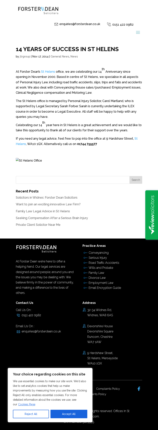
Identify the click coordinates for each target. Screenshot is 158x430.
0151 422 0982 (123, 24)
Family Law (96, 273)
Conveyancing (99, 253)
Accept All (69, 414)
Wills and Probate (101, 268)
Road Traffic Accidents (104, 263)
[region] (50, 395)
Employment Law (101, 283)
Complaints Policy (108, 388)
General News (60, 56)
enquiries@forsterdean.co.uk (79, 24)
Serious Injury (98, 258)
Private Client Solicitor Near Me (38, 225)
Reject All (31, 414)
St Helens (48, 71)
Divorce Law (97, 278)
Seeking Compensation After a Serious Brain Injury (52, 218)
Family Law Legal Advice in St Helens (43, 211)
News (74, 56)
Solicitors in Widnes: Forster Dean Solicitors (46, 197)
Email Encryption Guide (105, 288)
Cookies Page (26, 404)
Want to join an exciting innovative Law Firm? (48, 204)
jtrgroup (25, 56)
